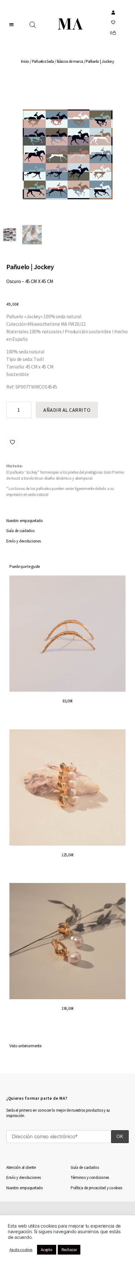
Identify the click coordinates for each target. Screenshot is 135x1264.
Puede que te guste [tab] (24, 566)
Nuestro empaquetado (24, 520)
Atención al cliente (21, 1167)
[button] (11, 24)
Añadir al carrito (66, 410)
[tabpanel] (67, 806)
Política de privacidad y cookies (96, 1187)
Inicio (25, 61)
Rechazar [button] (69, 1249)
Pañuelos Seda (43, 61)
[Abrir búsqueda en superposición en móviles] (33, 25)
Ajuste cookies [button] (20, 1249)
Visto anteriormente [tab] (25, 1046)
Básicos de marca (70, 61)
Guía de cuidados (20, 530)
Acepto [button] (46, 1249)
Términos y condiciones (90, 1177)
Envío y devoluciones (23, 541)
